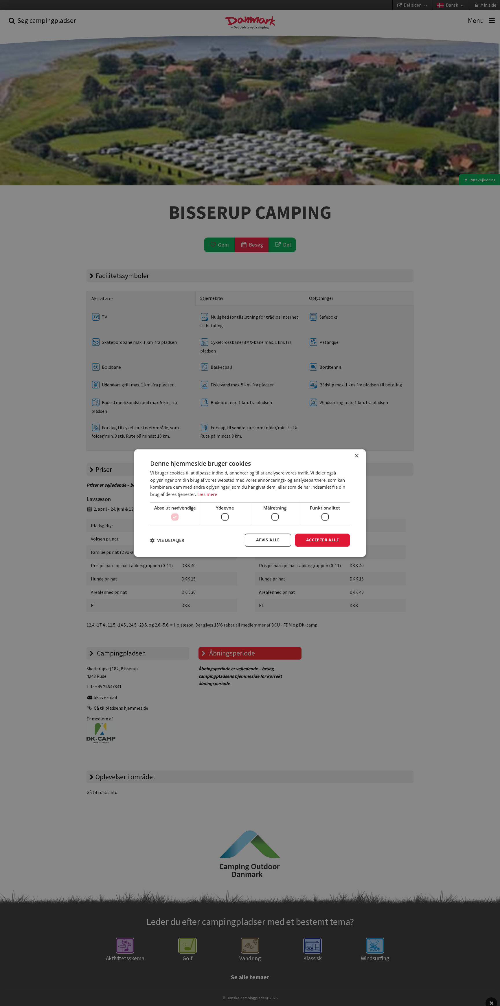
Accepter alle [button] (322, 540)
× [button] (356, 456)
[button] (167, 540)
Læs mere (207, 494)
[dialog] (250, 503)
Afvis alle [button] (268, 540)
